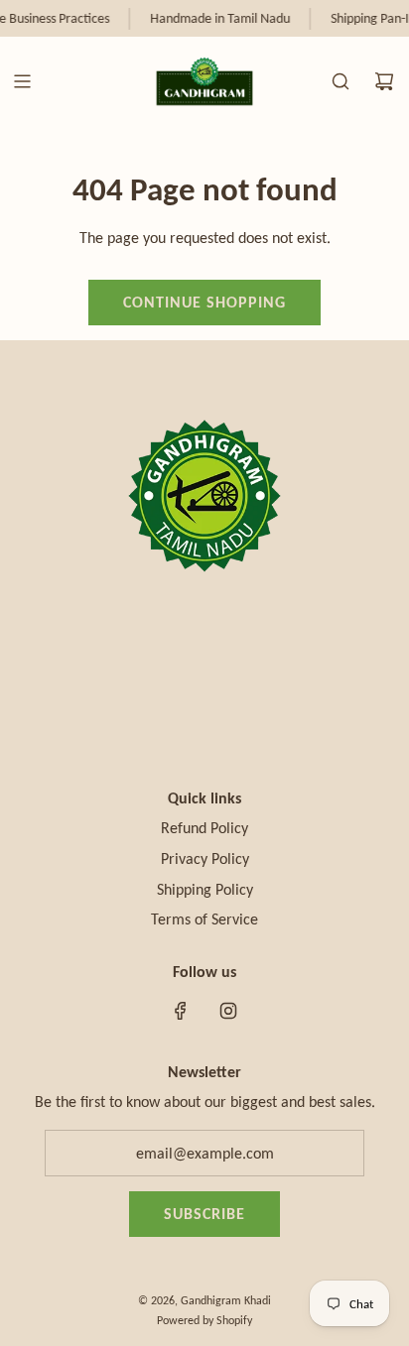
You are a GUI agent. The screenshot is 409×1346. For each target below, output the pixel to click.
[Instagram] (228, 1011)
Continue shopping (204, 302)
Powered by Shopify (204, 1320)
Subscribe (204, 1213)
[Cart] (384, 81)
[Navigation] (22, 81)
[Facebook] (181, 1011)
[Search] (340, 81)
